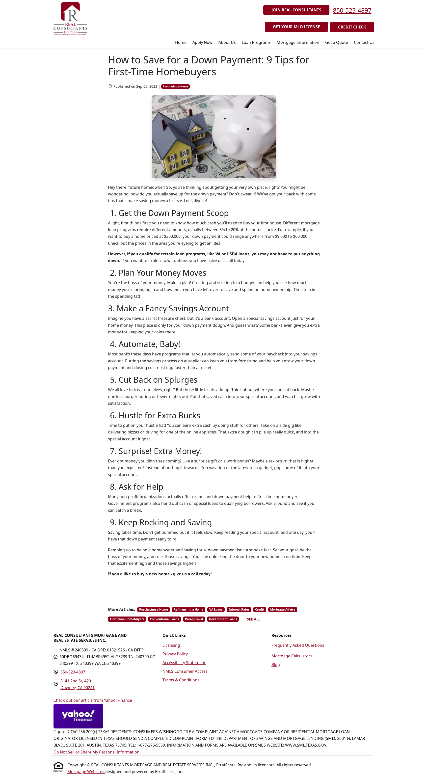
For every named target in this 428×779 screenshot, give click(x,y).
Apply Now (202, 42)
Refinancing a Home (188, 609)
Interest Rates (239, 609)
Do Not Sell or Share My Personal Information (96, 752)
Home (181, 42)
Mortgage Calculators (291, 656)
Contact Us (364, 42)
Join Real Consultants (296, 10)
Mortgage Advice (282, 609)
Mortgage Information (298, 42)
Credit (259, 609)
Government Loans (223, 619)
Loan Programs (256, 42)
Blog (275, 664)
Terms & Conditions (180, 680)
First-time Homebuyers (127, 619)
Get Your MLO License (296, 26)
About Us (227, 42)
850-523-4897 (352, 10)
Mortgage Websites (86, 771)
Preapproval (194, 619)
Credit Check (352, 27)
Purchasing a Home (175, 86)
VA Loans (216, 609)
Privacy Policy (175, 654)
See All (253, 619)
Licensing (171, 645)
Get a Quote (336, 42)
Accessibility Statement (184, 662)
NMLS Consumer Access (185, 671)
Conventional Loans (164, 619)
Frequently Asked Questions (297, 645)
